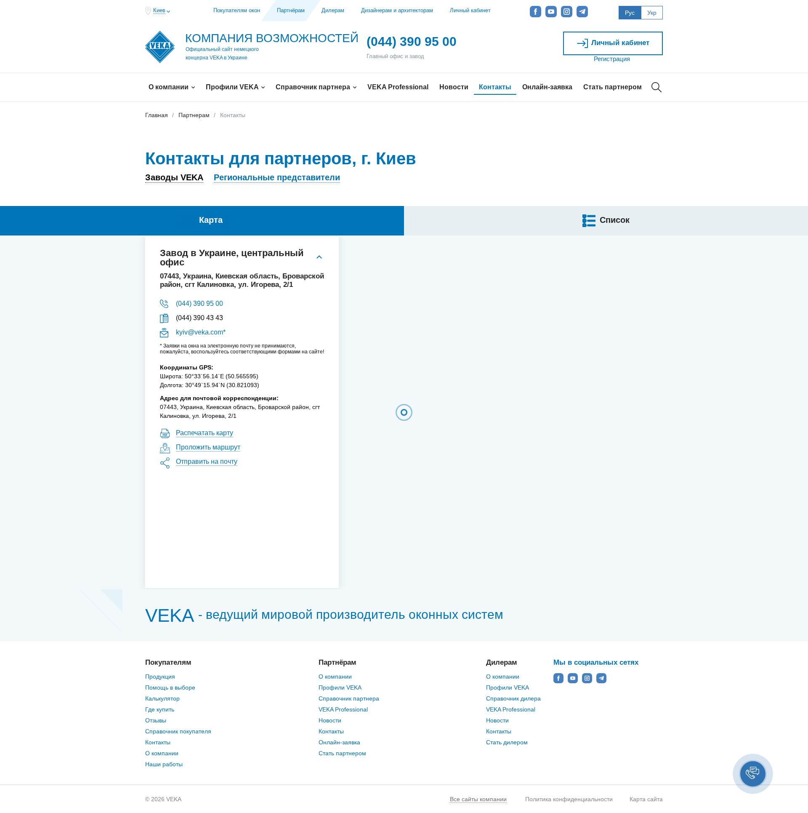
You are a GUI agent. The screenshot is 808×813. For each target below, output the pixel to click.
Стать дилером (507, 742)
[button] (752, 773)
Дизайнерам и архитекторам (397, 10)
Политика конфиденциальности (569, 799)
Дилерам (333, 10)
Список (615, 220)
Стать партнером (612, 87)
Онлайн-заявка (547, 87)
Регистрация (612, 58)
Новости (453, 87)
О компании (169, 87)
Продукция (160, 676)
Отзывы (155, 720)
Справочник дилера (513, 698)
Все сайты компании (478, 799)
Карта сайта (646, 799)
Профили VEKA (233, 87)
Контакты (495, 87)
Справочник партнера (314, 87)
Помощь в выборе (170, 687)
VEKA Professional (397, 87)
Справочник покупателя (178, 731)
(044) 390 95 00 (199, 303)
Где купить (159, 709)
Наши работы (164, 764)
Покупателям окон (236, 10)
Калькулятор (162, 698)
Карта (211, 220)
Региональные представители (277, 177)
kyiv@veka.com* (201, 332)
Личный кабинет (470, 10)
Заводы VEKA (174, 177)
